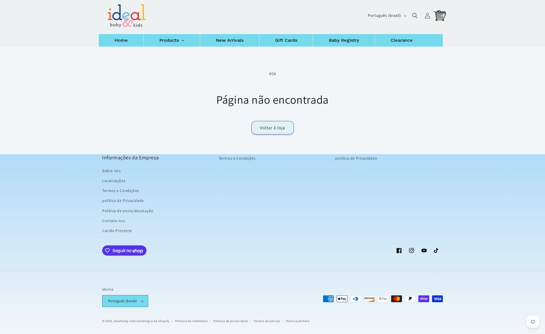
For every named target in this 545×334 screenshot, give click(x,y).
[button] (415, 15)
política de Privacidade (123, 200)
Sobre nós (111, 170)
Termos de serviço (266, 321)
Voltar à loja (272, 127)
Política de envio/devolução (127, 210)
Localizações (113, 180)
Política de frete (298, 321)
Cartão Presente (117, 230)
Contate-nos (113, 220)
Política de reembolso (191, 321)
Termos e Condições (120, 190)
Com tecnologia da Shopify (149, 321)
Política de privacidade (230, 321)
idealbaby (121, 321)
